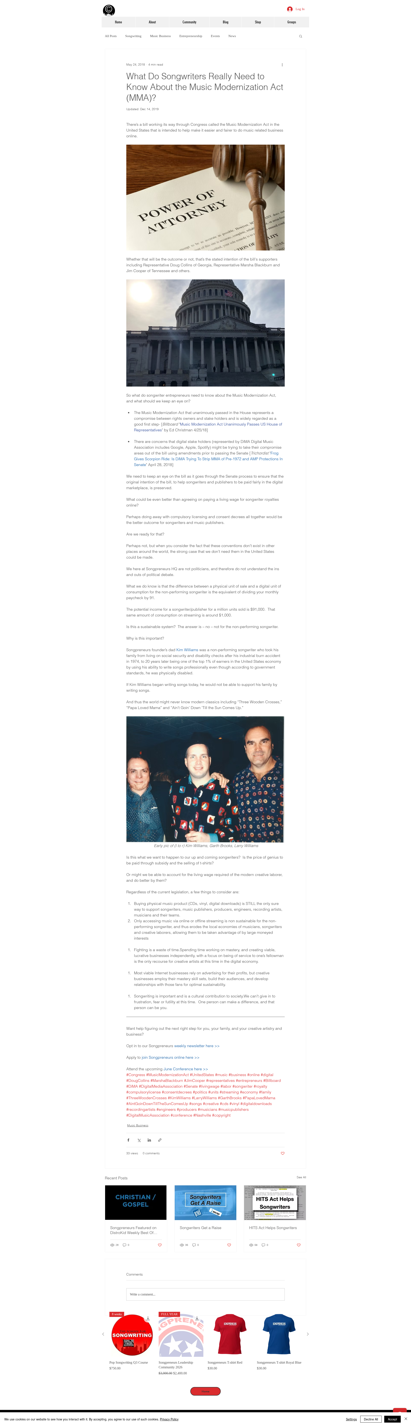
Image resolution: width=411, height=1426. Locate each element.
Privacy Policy (169, 1419)
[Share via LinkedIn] (149, 1140)
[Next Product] (307, 1334)
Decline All (371, 1419)
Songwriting (133, 36)
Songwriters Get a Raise (200, 1227)
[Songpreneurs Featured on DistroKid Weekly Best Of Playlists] (136, 1202)
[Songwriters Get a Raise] (206, 1202)
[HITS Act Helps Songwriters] (275, 1202)
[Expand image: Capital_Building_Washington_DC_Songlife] (205, 333)
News (232, 36)
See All (301, 1177)
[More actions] (282, 64)
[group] (205, 1344)
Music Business (160, 36)
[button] (301, 36)
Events (215, 36)
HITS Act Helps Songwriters (273, 1227)
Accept (392, 1419)
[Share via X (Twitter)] (139, 1140)
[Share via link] (160, 1140)
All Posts (111, 36)
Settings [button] (351, 1419)
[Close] (405, 1419)
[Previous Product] (103, 1334)
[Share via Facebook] (128, 1140)
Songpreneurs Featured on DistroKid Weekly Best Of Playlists (133, 1230)
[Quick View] (230, 1334)
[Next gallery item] (279, 333)
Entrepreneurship (190, 36)
